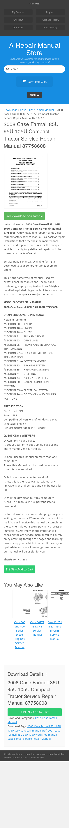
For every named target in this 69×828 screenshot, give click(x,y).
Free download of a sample (24, 216)
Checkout (18, 19)
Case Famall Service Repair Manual (29, 738)
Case (38, 718)
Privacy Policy (50, 27)
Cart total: (37, 82)
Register (50, 12)
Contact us (18, 27)
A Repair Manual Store (34, 48)
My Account (18, 12)
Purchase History (50, 19)
